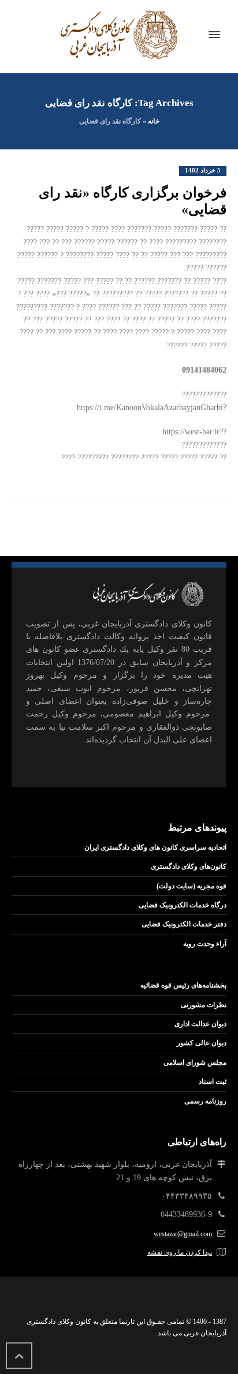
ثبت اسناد (212, 1082)
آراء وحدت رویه (204, 944)
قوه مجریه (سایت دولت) (191, 886)
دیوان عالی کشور (201, 1043)
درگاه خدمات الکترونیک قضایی (182, 905)
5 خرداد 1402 (203, 170)
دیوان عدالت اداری (200, 1024)
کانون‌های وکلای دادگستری (188, 866)
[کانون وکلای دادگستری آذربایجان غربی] (119, 34)
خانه (153, 121)
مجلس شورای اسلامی (194, 1062)
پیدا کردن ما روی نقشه (179, 1252)
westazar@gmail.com (183, 1234)
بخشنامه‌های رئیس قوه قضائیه (183, 985)
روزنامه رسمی (205, 1101)
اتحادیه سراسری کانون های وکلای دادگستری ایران (155, 847)
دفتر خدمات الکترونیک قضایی (184, 924)
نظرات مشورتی (203, 1005)
